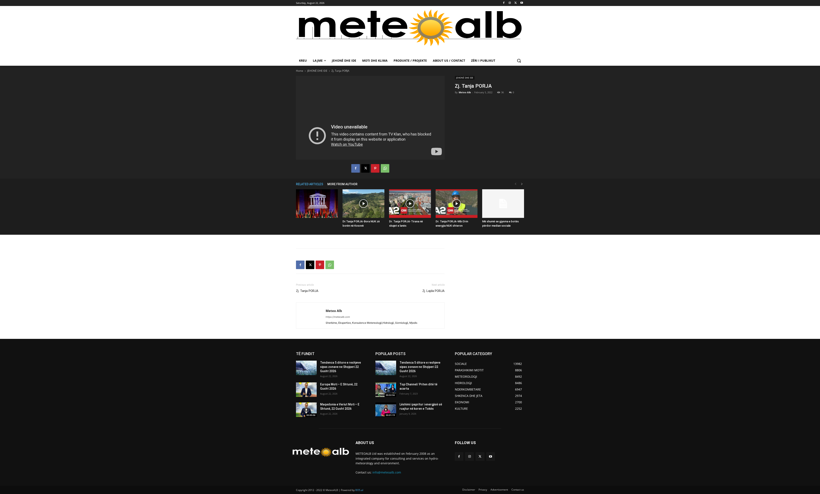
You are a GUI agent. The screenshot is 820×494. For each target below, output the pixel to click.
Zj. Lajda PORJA (433, 291)
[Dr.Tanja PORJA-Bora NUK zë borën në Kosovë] (363, 203)
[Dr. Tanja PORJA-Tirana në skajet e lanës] (410, 203)
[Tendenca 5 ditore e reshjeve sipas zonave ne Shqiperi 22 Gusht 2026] (306, 368)
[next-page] (522, 184)
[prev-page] (515, 184)
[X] (515, 3)
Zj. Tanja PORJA (307, 291)
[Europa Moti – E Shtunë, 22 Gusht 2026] (306, 389)
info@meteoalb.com (386, 472)
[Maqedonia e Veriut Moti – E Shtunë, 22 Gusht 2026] (306, 409)
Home (299, 71)
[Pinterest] (375, 168)
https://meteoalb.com (338, 316)
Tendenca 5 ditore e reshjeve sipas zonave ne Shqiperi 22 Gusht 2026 (340, 367)
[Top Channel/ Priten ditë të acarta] (385, 389)
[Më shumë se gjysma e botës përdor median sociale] (503, 203)
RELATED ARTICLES (309, 184)
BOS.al (359, 490)
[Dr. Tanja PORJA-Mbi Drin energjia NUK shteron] (456, 203)
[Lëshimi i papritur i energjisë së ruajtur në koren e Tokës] (385, 409)
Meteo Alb (465, 92)
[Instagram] (509, 3)
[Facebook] (503, 3)
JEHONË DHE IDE (317, 71)
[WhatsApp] (385, 168)
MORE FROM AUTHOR (342, 184)
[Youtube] (521, 3)
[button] (519, 60)
